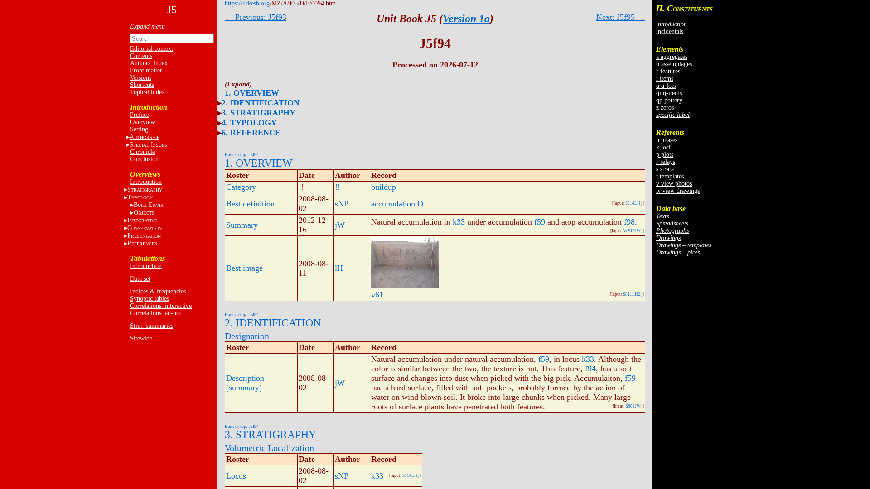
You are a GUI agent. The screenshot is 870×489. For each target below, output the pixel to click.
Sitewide (141, 338)
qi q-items (669, 93)
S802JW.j (634, 406)
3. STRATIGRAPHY (258, 112)
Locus (236, 475)
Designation (247, 336)
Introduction (146, 181)
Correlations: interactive (161, 305)
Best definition (250, 203)
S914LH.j (634, 203)
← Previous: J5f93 (255, 17)
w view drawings (678, 190)
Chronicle (142, 152)
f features (668, 71)
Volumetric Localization (269, 448)
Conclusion (144, 159)
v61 (377, 294)
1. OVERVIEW (252, 92)
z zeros (665, 107)
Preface (139, 114)
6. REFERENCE (251, 132)
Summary (242, 225)
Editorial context (151, 48)
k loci (663, 147)
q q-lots (666, 85)
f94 (590, 368)
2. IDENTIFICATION (261, 102)
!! (337, 187)
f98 (629, 221)
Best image (244, 268)
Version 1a (466, 18)
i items (664, 78)
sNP (341, 203)
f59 (539, 221)
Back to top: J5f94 (242, 154)
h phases (666, 140)
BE (149, 204)
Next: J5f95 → (620, 17)
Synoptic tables (149, 298)
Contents (141, 56)
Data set (140, 278)
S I (148, 144)
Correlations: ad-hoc (156, 313)
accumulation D (397, 203)
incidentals (669, 31)
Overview (142, 122)
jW (340, 225)
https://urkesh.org (247, 3)
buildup (383, 187)
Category (241, 187)
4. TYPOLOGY (249, 122)
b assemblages (674, 64)
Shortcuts (142, 85)
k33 (459, 221)
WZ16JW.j (633, 231)
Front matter (146, 70)
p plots (664, 154)
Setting (139, 129)
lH (339, 268)
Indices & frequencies (158, 291)
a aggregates (671, 56)
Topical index (147, 92)
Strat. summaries (151, 325)
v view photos (674, 183)
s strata (665, 169)
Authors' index (149, 63)
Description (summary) (245, 383)
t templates (670, 176)
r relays (665, 161)
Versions (140, 77)
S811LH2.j (633, 294)
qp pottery (669, 100)
